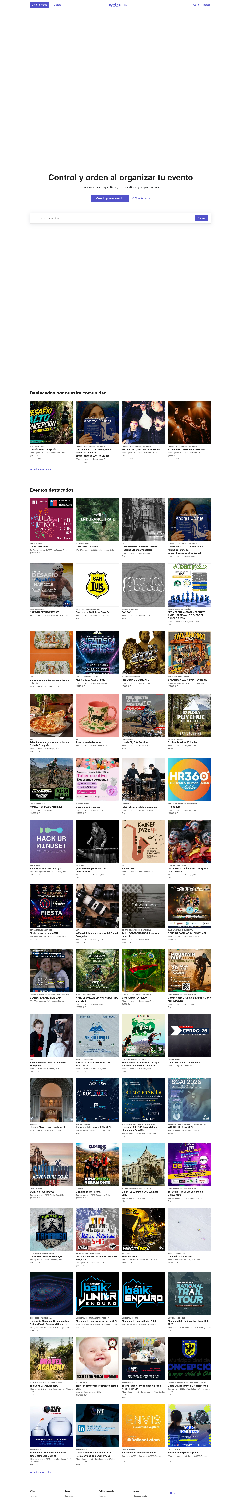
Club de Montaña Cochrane (42, 1253)
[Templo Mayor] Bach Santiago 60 (47, 1127)
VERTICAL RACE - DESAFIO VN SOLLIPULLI (93, 1064)
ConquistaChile (37, 609)
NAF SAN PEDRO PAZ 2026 (44, 612)
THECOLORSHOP (82, 804)
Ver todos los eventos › (41, 469)
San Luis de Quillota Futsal (88, 609)
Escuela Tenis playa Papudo (183, 1452)
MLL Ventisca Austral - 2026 (90, 679)
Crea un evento (39, 4)
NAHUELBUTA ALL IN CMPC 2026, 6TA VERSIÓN (97, 999)
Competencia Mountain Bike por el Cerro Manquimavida (189, 999)
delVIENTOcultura (130, 609)
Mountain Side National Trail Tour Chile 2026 (188, 1322)
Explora (57, 4)
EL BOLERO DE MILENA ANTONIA (186, 449)
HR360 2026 (174, 806)
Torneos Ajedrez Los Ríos (179, 609)
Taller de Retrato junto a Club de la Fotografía (48, 1064)
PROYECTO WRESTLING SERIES (88, 1253)
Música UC (126, 804)
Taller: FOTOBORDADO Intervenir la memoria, (141, 934)
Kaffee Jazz (128, 868)
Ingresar (207, 4)
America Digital (129, 1383)
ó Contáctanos (141, 198)
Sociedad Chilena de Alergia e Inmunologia (187, 1124)
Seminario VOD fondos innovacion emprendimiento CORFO (48, 1454)
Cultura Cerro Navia (177, 865)
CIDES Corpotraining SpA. (41, 1318)
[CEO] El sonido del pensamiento (139, 806)
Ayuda (196, 4)
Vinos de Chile (36, 544)
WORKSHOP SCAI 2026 (180, 1127)
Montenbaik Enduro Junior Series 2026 (96, 1321)
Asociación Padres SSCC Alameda (136, 1189)
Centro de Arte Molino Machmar (90, 446)
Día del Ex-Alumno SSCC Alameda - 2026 (141, 1193)
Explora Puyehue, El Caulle (182, 742)
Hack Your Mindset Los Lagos (46, 868)
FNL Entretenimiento (131, 677)
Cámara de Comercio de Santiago (182, 804)
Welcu (115, 5)
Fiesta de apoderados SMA (44, 933)
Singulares (35, 865)
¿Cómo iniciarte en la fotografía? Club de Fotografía (97, 934)
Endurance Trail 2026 (87, 546)
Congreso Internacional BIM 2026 (93, 1127)
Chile (172, 1492)
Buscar (185, 5)
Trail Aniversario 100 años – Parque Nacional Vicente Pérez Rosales (140, 1064)
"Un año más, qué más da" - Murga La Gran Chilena (188, 870)
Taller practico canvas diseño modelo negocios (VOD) (141, 1387)
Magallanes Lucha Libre (87, 677)
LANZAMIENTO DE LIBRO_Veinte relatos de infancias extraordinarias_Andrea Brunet (93, 452)
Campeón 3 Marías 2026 (180, 1256)
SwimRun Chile (36, 1189)
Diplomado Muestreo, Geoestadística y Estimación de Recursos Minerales (50, 1322)
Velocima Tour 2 (130, 1256)
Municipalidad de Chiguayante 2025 (183, 995)
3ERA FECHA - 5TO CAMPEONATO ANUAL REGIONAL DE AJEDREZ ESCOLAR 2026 (186, 615)
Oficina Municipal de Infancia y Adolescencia (49, 995)
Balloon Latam (128, 1450)
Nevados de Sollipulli (85, 1059)
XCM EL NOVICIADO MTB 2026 (46, 806)
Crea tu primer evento (109, 198)
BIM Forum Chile (83, 1124)
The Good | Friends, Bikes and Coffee (46, 1383)
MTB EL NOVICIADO (37, 804)
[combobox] (120, 218)
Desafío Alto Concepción (43, 449)
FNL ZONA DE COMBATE (135, 679)
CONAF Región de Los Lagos (134, 1059)
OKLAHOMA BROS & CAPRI (178, 677)
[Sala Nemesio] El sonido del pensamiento (91, 870)
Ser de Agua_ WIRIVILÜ (134, 997)
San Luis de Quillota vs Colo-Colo (93, 612)
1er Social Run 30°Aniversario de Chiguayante (185, 1193)
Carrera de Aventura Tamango (46, 1256)
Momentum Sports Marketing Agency (92, 1318)
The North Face (82, 544)
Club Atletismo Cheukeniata (180, 930)
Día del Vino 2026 (39, 546)
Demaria (79, 1189)
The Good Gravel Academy (44, 1385)
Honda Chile (127, 739)
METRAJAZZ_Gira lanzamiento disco (141, 449)
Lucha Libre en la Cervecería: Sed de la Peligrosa (96, 1258)
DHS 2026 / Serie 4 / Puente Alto (184, 1062)
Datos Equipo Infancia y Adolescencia (188, 1385)
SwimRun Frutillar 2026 (42, 1191)
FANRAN (127, 612)
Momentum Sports (130, 1318)
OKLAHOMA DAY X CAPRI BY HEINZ (187, 679)
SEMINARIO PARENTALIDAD (45, 997)
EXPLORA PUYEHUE (175, 739)
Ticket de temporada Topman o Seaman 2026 (97, 1387)
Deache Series (174, 1059)
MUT (123, 544)
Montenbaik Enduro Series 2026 (139, 1321)
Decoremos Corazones (88, 806)
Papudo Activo (174, 1450)
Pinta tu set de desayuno (89, 742)
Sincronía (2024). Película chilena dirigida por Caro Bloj (139, 1128)
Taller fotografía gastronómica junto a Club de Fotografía (49, 744)
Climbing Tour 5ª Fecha (88, 1191)
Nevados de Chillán (176, 1253)
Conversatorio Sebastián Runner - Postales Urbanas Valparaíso (140, 548)
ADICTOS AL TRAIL (37, 446)
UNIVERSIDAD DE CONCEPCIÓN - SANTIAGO (138, 1124)
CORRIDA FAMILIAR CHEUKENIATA (187, 933)
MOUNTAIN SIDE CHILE (176, 1318)
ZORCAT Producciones (85, 995)
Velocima (126, 1253)
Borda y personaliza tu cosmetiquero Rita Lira (49, 681)
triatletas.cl (82, 1383)
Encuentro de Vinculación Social (139, 1452)
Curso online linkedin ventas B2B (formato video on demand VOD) (93, 1454)
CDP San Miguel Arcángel (41, 930)
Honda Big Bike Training (135, 742)
